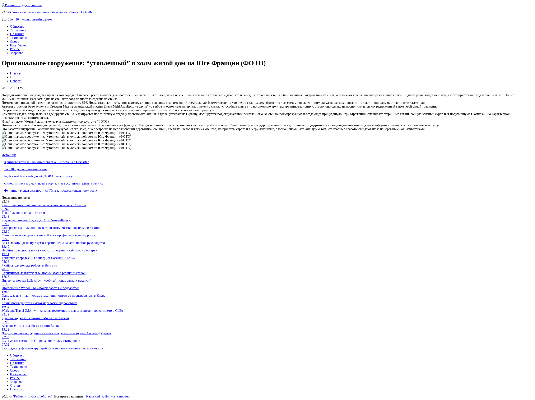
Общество (17, 26)
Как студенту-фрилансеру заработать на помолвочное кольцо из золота (52, 348)
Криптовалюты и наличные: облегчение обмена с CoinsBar (51, 12)
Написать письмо (117, 396)
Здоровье (16, 53)
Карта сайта (94, 396)
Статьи (15, 385)
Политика (17, 34)
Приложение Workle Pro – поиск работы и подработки (40, 288)
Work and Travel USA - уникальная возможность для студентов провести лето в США (62, 310)
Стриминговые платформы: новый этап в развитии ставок (43, 273)
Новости (16, 81)
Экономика (18, 30)
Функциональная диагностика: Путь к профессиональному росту (51, 190)
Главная (15, 73)
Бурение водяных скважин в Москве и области (35, 318)
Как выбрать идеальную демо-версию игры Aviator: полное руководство (53, 243)
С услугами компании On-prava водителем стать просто (41, 340)
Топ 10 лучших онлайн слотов (30, 19)
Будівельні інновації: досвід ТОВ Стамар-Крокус (39, 176)
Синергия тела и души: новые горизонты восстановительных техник (53, 183)
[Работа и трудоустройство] (22, 5)
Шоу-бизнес (18, 45)
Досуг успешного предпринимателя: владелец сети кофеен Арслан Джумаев (56, 333)
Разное (15, 49)
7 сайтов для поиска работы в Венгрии (29, 265)
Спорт (14, 41)
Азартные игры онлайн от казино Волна (31, 325)
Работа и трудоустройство (32, 396)
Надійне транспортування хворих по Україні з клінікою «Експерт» (49, 250)
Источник (9, 155)
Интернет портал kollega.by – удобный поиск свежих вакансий (47, 280)
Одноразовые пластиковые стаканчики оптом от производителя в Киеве (53, 295)
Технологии (18, 38)
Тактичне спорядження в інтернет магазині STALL (38, 258)
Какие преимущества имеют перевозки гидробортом (39, 303)
